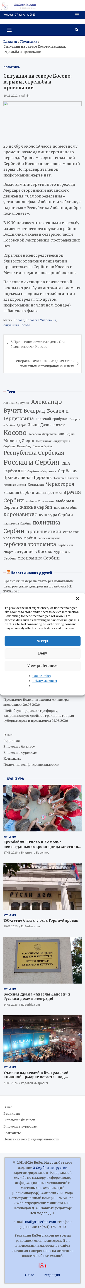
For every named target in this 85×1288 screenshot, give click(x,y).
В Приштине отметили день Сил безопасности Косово (37, 344)
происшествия (43, 531)
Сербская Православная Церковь (40, 474)
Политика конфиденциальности (31, 765)
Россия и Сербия (31, 462)
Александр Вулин (16, 402)
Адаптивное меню (77, 15)
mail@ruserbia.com (40, 1222)
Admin (25, 95)
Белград (34, 411)
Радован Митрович (34, 1083)
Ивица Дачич (39, 425)
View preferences (42, 666)
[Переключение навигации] (9, 30)
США (65, 463)
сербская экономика (29, 544)
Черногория (60, 484)
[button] (77, 598)
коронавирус (20, 514)
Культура (9, 836)
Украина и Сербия (14, 484)
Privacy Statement (44, 680)
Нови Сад (24, 446)
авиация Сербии (18, 492)
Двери (21, 425)
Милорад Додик (18, 441)
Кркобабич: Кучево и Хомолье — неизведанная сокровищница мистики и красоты (42, 846)
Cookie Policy (41, 676)
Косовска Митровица (41, 320)
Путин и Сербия (43, 446)
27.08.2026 (10, 852)
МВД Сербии (66, 434)
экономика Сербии (39, 558)
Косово (19, 320)
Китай (59, 425)
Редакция (11, 741)
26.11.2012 (10, 95)
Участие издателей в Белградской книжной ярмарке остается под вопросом (35, 1077)
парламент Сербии (17, 523)
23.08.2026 (10, 1083)
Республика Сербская (33, 453)
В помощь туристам (20, 753)
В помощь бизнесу (19, 747)
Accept (43, 641)
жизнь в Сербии (36, 507)
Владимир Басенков (35, 852)
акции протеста (49, 493)
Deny (42, 653)
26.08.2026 (10, 926)
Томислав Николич (65, 478)
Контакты (12, 759)
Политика (11, 67)
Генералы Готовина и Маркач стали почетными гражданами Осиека (44, 363)
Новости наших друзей (31, 572)
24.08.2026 (10, 1005)
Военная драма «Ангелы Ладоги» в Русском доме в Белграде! (36, 996)
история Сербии (65, 507)
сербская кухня (49, 538)
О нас (7, 735)
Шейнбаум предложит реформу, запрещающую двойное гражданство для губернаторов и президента (38, 716)
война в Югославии (40, 501)
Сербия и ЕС (14, 471)
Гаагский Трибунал (52, 419)
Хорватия (36, 485)
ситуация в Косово (16, 325)
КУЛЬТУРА (15, 778)
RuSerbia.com (30, 926)
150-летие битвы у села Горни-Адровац (40, 920)
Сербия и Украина (41, 471)
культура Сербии (56, 515)
